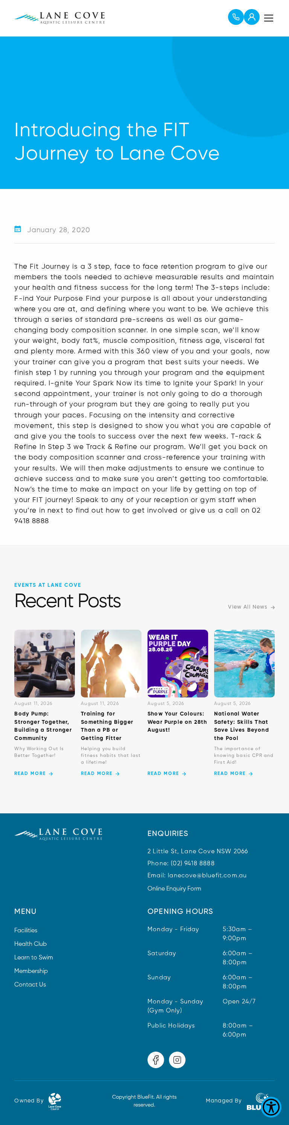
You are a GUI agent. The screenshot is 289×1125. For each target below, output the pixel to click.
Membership (31, 971)
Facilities (25, 931)
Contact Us (30, 985)
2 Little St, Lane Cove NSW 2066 (198, 852)
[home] (59, 18)
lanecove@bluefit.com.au (207, 876)
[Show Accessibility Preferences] (271, 1107)
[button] (267, 18)
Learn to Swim (33, 958)
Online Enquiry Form (174, 889)
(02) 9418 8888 (192, 864)
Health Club (30, 944)
